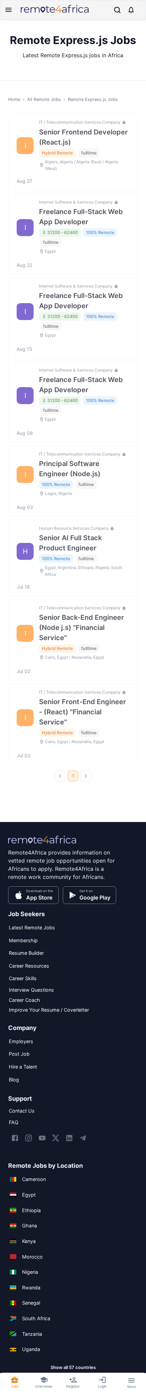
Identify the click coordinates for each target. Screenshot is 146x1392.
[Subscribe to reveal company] (123, 122)
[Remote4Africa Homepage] (55, 13)
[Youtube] (42, 1138)
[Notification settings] (131, 10)
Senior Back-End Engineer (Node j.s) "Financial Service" (81, 627)
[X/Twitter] (55, 1138)
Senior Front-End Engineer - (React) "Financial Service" (82, 712)
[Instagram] (28, 1138)
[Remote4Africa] (42, 844)
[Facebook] (15, 1138)
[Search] (117, 10)
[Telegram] (83, 1138)
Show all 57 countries (73, 1367)
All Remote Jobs (44, 99)
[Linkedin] (69, 1138)
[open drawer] (8, 10)
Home (14, 99)
